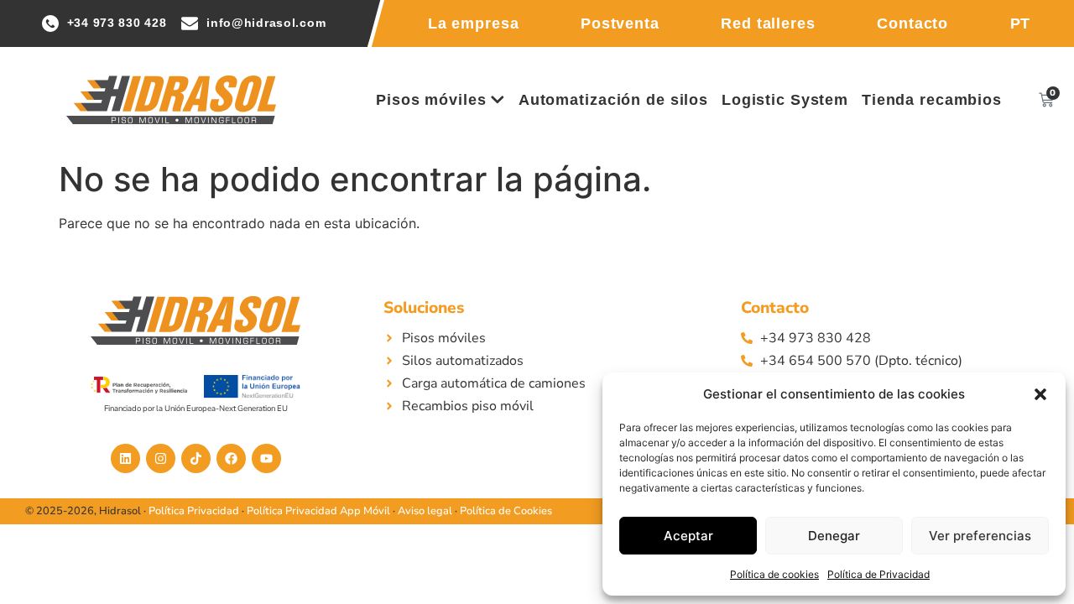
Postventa (620, 23)
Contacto (912, 23)
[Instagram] (160, 458)
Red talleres (768, 23)
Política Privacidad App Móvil (318, 510)
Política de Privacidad (878, 574)
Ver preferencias (980, 536)
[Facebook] (231, 458)
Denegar (834, 536)
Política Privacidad (194, 510)
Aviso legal (425, 510)
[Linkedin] (125, 458)
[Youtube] (266, 458)
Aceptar (688, 536)
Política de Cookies (506, 510)
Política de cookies (774, 574)
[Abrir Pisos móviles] (497, 100)
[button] (1040, 394)
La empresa (473, 23)
